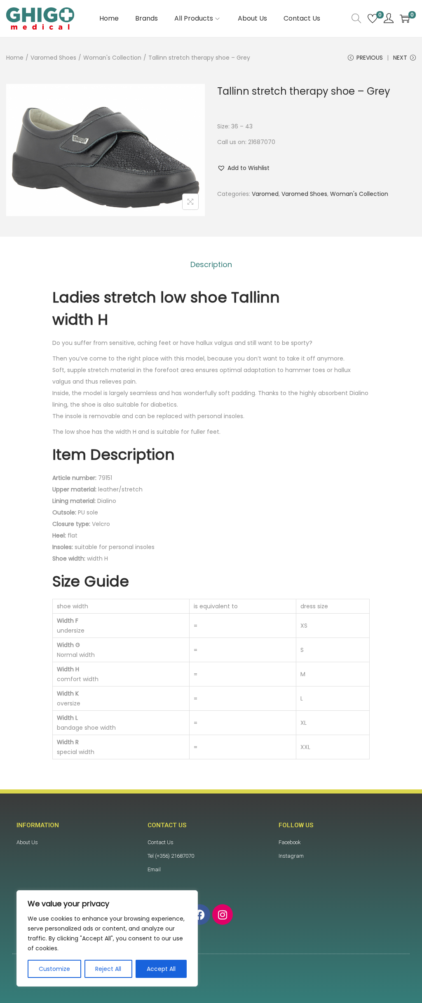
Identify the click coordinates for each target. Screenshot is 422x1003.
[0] (372, 18)
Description (211, 264)
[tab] (211, 264)
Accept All (161, 969)
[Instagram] (222, 914)
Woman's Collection (112, 58)
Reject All (108, 969)
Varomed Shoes (53, 58)
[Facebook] (200, 914)
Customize (54, 969)
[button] (243, 168)
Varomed (265, 194)
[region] (107, 938)
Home (14, 58)
